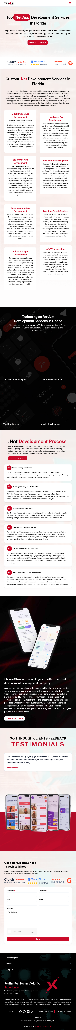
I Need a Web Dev (30, 522)
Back (38, 529)
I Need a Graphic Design (15, 522)
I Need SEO (60, 523)
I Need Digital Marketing (45, 522)
